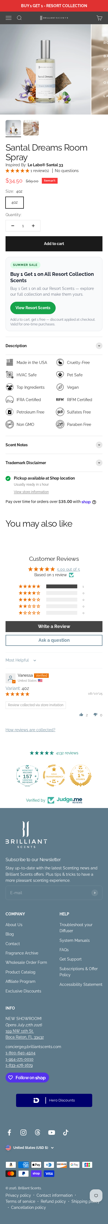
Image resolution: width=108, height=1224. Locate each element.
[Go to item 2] (31, 128)
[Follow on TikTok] (66, 1132)
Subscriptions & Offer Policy (79, 972)
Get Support (71, 959)
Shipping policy (85, 1201)
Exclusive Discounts (23, 991)
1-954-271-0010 (20, 1059)
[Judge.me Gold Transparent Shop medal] (54, 776)
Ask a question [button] (54, 640)
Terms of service (20, 1201)
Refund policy (53, 1201)
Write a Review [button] (54, 626)
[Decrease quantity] (13, 225)
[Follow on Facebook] (9, 1132)
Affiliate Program (20, 981)
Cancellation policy (28, 1207)
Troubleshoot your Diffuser (76, 928)
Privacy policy (18, 1195)
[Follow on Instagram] (23, 1132)
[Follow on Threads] (37, 1132)
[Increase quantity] (33, 225)
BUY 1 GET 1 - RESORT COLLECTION (54, 6)
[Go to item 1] (13, 128)
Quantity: (14, 215)
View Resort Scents (33, 308)
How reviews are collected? (30, 730)
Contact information (55, 1195)
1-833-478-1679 (19, 1065)
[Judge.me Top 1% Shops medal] (81, 776)
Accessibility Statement (81, 984)
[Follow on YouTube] (51, 1132)
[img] (17, 694)
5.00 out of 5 (68, 569)
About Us (14, 925)
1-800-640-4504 (20, 1053)
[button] (18, 170)
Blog (10, 934)
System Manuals (75, 940)
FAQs (64, 950)
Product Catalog (20, 972)
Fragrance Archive (22, 953)
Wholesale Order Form (26, 962)
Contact (13, 944)
